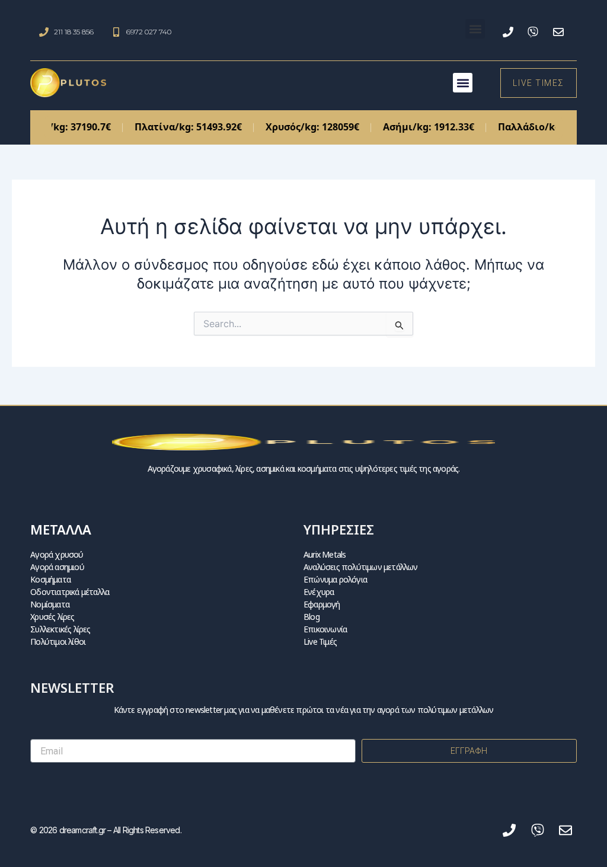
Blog (312, 616)
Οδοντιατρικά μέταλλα (69, 591)
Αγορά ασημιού (57, 566)
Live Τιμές (320, 641)
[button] (475, 29)
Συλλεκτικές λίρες (60, 629)
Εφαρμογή (322, 604)
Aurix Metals (325, 554)
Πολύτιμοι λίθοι (57, 641)
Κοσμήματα (50, 579)
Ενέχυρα (319, 591)
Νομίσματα (49, 604)
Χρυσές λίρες (52, 616)
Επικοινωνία (325, 629)
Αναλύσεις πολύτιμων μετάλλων (361, 566)
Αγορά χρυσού (56, 554)
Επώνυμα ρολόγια (335, 579)
